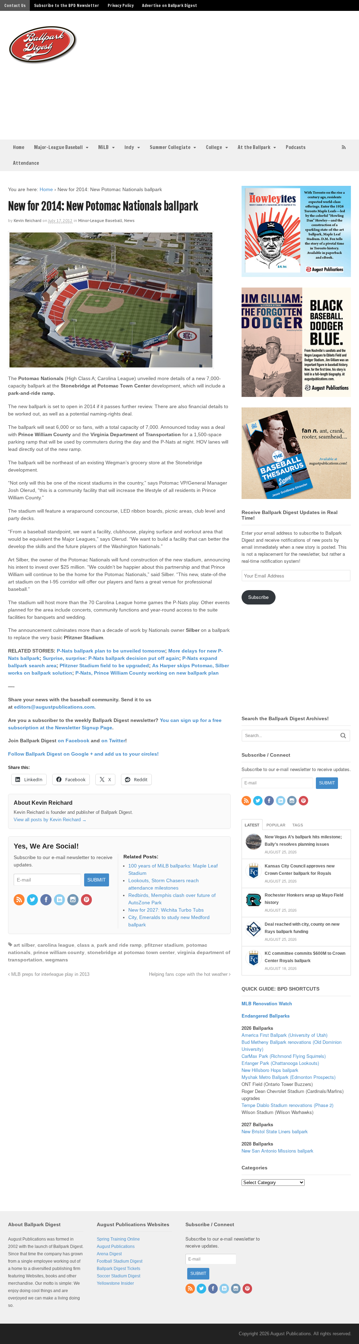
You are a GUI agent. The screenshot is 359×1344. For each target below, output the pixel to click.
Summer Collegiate (170, 147)
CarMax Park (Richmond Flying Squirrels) (284, 1056)
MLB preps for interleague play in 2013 (49, 974)
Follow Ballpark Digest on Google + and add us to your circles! (83, 754)
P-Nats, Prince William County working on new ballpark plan (147, 673)
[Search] (343, 735)
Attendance (26, 163)
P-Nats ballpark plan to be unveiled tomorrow (111, 651)
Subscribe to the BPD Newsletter (66, 5)
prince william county (58, 952)
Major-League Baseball (58, 147)
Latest (252, 825)
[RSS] (20, 900)
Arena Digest (109, 1253)
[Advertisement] (235, 74)
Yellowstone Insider (115, 1283)
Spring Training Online (118, 1239)
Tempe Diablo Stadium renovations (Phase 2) (287, 1105)
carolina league (56, 945)
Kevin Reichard (27, 220)
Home (18, 147)
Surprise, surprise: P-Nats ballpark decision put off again (111, 658)
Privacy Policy (121, 5)
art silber (24, 945)
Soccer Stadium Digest (118, 1276)
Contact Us (15, 5)
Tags (297, 825)
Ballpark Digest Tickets (118, 1268)
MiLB (103, 147)
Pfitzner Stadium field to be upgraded (104, 665)
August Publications (116, 1246)
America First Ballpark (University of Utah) (284, 1035)
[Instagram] (73, 900)
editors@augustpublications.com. (55, 707)
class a (85, 945)
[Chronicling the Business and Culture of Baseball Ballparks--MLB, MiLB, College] (43, 61)
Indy (129, 147)
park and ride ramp (119, 945)
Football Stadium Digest (119, 1261)
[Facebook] (46, 900)
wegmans (56, 960)
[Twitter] (33, 900)
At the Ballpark (254, 147)
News (129, 220)
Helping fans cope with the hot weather (189, 974)
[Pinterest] (87, 900)
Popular (275, 825)
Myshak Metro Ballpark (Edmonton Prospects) (289, 1077)
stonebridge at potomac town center (131, 952)
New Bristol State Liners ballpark (275, 1131)
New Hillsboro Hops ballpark (270, 1070)
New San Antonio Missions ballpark (277, 1150)
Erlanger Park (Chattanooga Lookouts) (280, 1063)
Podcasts (295, 147)
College (214, 147)
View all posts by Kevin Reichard (50, 819)
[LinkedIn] (60, 900)
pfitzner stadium (163, 945)
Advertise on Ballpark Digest (169, 5)
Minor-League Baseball (100, 220)
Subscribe (258, 597)
